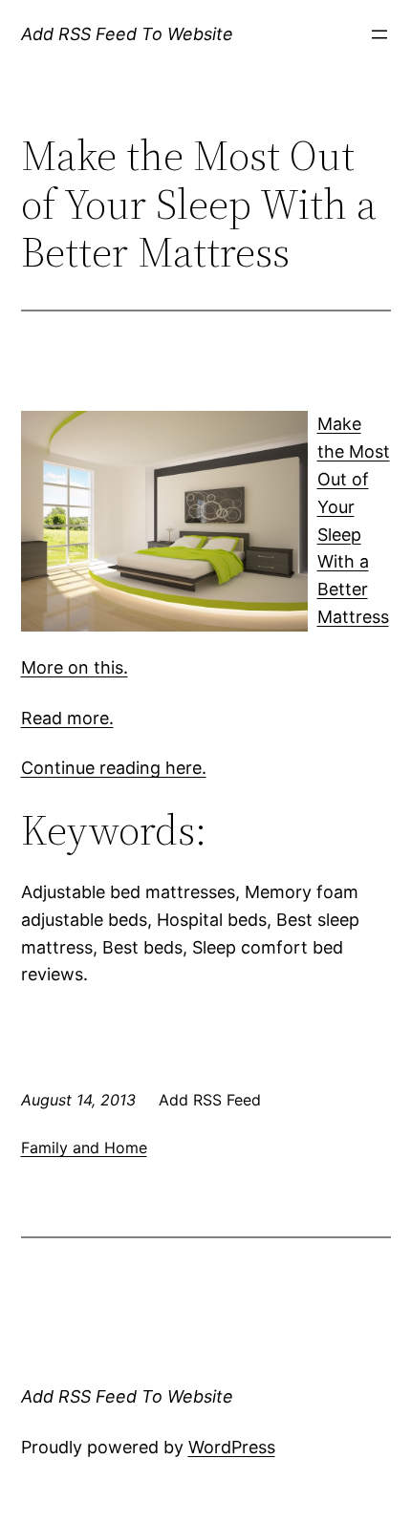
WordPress (231, 1447)
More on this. (74, 667)
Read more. (67, 718)
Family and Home (84, 1147)
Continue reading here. (113, 768)
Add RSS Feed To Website (127, 34)
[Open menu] (379, 34)
